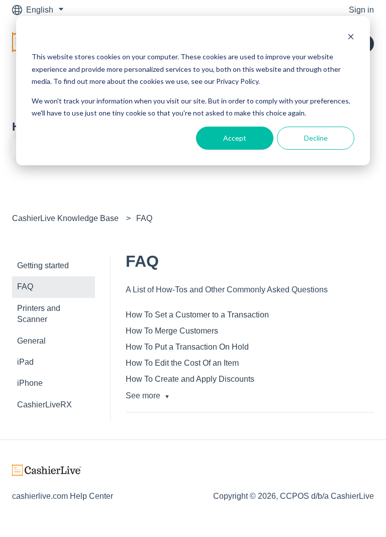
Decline (316, 138)
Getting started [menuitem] (43, 265)
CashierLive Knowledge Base (65, 218)
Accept (234, 138)
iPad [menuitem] (25, 362)
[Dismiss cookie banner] (350, 38)
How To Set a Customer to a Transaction (197, 314)
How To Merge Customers (172, 331)
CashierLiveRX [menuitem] (44, 404)
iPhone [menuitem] (30, 383)
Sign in (361, 10)
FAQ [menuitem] (25, 286)
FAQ (144, 218)
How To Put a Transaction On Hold (187, 347)
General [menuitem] (31, 341)
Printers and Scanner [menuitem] (38, 314)
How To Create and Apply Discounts (190, 379)
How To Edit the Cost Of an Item (182, 363)
